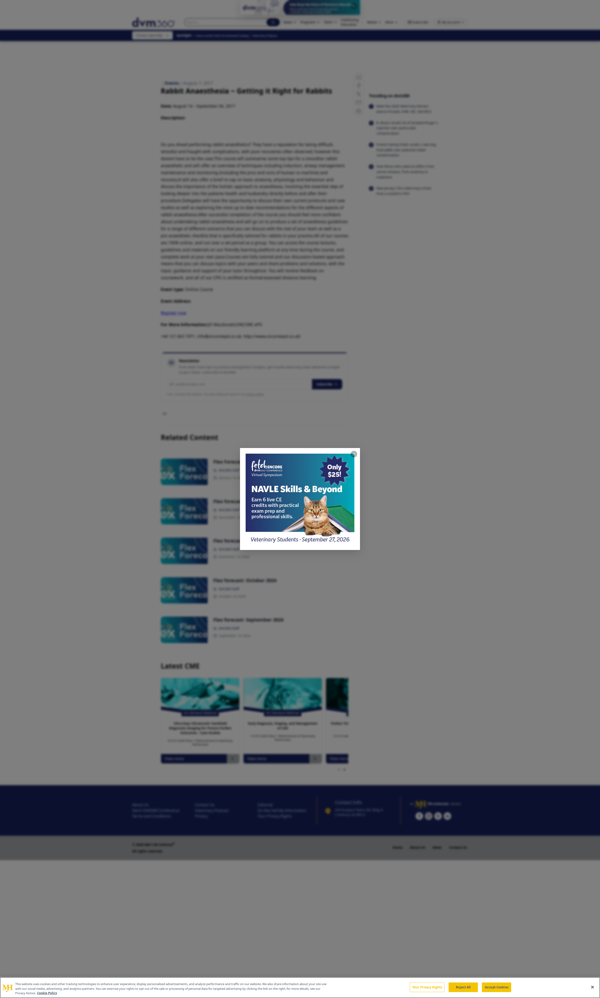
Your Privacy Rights (427, 987)
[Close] (592, 987)
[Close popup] (354, 454)
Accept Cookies (496, 987)
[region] (300, 987)
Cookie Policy (47, 993)
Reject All (463, 987)
